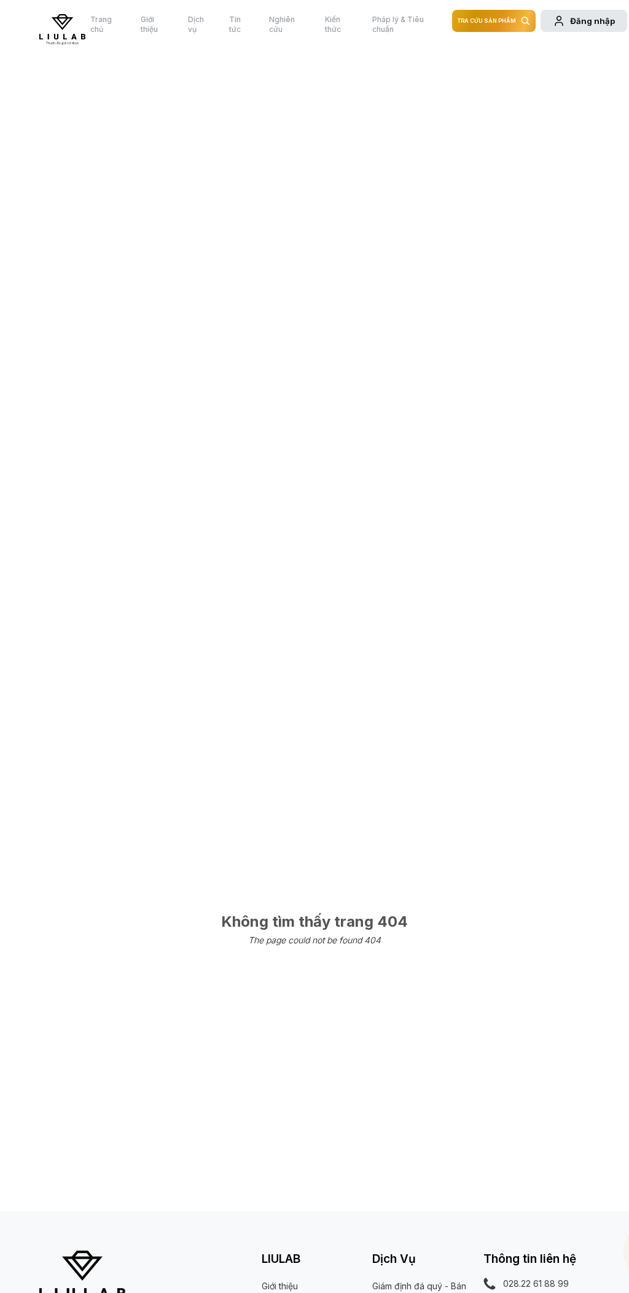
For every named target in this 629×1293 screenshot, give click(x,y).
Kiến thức (333, 24)
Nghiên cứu (282, 24)
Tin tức (235, 24)
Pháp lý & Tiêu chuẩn (398, 24)
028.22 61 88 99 (536, 1283)
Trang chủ (101, 24)
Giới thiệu (149, 24)
